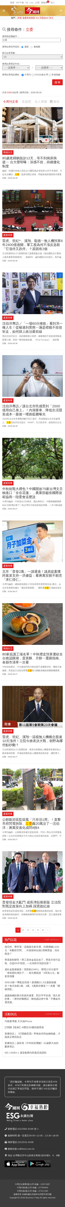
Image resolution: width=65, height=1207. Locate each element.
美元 (51, 18)
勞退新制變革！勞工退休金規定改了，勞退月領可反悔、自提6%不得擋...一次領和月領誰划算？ (32, 961)
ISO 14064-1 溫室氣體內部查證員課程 (25, 1052)
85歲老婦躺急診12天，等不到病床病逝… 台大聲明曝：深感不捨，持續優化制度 (31, 162)
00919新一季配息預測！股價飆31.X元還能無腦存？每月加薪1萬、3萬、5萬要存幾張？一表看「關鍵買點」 (32, 986)
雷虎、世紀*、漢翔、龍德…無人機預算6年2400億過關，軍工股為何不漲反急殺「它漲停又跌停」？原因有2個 (32, 245)
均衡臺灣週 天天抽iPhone (18, 1021)
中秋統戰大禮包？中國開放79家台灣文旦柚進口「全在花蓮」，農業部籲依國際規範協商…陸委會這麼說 (32, 493)
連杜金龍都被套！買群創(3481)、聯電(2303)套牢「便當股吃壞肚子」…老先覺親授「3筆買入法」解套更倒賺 (32, 973)
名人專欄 (41, 102)
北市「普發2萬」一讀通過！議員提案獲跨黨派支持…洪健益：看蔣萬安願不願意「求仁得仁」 (32, 576)
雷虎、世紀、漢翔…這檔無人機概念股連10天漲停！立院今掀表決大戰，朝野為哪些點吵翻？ (32, 741)
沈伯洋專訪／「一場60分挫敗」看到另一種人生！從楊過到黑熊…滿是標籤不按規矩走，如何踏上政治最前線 (32, 328)
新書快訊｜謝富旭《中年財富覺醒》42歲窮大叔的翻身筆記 (31, 1045)
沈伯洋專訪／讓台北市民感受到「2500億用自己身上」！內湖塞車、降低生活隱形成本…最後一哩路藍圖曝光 (32, 410)
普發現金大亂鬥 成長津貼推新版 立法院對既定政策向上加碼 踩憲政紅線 (31, 904)
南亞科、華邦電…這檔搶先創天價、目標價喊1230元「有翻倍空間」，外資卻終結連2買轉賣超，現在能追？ (32, 950)
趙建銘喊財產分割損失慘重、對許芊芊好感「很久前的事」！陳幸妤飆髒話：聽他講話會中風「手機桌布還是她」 (32, 999)
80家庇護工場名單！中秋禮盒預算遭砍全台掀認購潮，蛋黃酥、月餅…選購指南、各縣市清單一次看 (32, 658)
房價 (19, 18)
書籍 (56, 102)
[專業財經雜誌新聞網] (32, 10)
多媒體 (26, 102)
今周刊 (28, 74)
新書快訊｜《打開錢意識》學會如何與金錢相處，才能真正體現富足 (32, 1035)
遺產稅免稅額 (28, 18)
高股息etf (44, 18)
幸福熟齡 (56, 74)
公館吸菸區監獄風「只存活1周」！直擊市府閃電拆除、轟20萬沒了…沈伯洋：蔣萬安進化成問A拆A (31, 824)
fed (37, 18)
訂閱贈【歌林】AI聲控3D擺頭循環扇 (24, 1027)
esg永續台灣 (41, 74)
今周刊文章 (10, 102)
